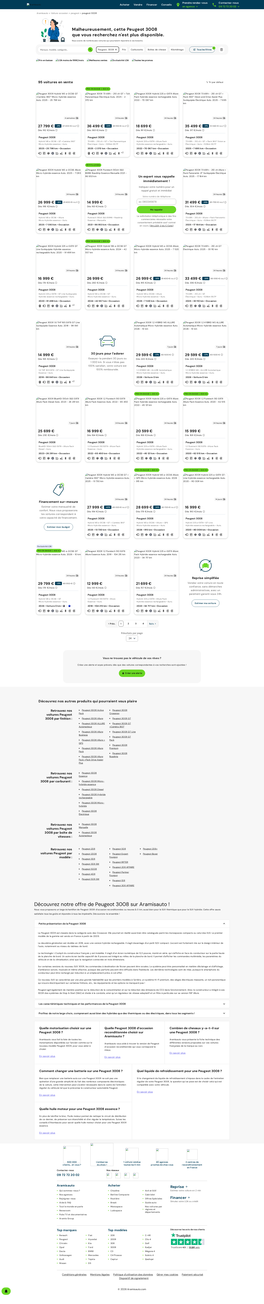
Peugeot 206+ (150, 848)
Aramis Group (66, 1218)
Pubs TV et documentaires (73, 1214)
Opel (61, 1247)
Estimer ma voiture (205, 603)
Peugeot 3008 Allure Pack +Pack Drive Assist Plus (91, 759)
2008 (113, 1239)
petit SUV (154, 943)
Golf (147, 1243)
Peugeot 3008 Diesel (93, 789)
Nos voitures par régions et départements (153, 1209)
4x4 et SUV (151, 1190)
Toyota (91, 1259)
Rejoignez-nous (67, 1198)
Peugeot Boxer (150, 853)
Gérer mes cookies (167, 1274)
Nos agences (65, 1194)
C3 (111, 1251)
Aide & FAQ (65, 1202)
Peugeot (63, 1239)
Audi (61, 1259)
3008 (113, 1247)
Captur (114, 1259)
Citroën (63, 1243)
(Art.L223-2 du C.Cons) (161, 225)
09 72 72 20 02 (68, 1175)
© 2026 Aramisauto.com (132, 1289)
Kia (90, 1243)
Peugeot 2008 (89, 853)
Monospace (116, 1206)
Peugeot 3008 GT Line (124, 731)
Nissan (62, 1263)
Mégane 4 (150, 1251)
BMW (91, 1251)
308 (112, 1243)
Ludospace (116, 1210)
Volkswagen (65, 1255)
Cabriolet (150, 1194)
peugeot (75, 13)
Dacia (62, 1251)
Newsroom (64, 1210)
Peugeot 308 (88, 859)
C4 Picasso (116, 1255)
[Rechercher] (90, 49)
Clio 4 (148, 1239)
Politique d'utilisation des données (133, 1274)
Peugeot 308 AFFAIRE (123, 885)
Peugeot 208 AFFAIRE (123, 867)
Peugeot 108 (118, 880)
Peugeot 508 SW (90, 879)
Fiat (90, 1235)
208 (112, 1235)
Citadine (114, 1190)
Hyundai (92, 1239)
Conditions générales (74, 1274)
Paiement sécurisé (192, 1274)
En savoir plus (47, 1056)
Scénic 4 (149, 1255)
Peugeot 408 (88, 874)
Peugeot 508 (119, 848)
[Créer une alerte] (6, 1291)
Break (113, 1202)
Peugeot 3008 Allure (92, 718)
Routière (114, 1198)
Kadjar (148, 1247)
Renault (63, 1235)
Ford (90, 1247)
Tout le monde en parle (71, 1206)
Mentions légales (100, 1274)
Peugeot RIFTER (120, 862)
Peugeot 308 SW (90, 864)
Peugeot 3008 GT (121, 718)
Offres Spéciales (153, 1198)
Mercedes (93, 1255)
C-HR (148, 1235)
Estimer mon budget (58, 527)
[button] (116, 49)
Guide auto (151, 1202)
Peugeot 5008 (89, 869)
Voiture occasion (59, 13)
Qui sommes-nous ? (69, 1190)
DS (89, 1263)
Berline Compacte (119, 1194)
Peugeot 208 (88, 848)
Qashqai (149, 1259)
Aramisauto (42, 13)
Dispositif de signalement (133, 1278)
